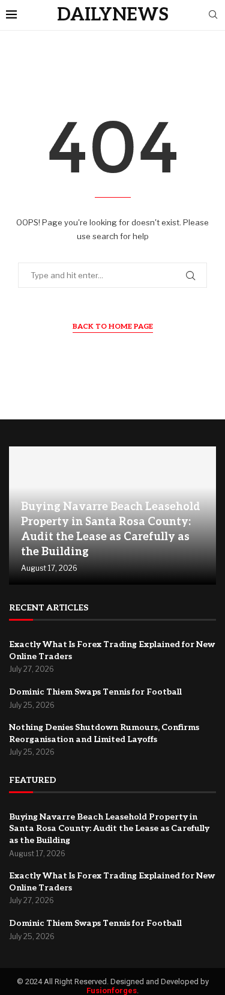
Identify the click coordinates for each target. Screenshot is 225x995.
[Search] (213, 15)
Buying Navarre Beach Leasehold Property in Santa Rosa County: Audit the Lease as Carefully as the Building (109, 828)
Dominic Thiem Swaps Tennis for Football (95, 692)
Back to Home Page (113, 326)
